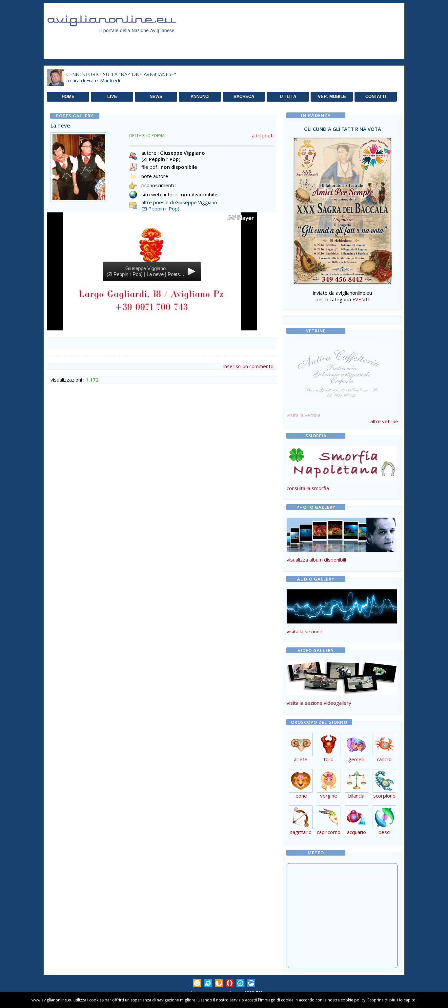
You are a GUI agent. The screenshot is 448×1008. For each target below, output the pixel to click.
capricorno (328, 832)
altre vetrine (384, 421)
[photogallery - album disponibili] (342, 549)
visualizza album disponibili (316, 559)
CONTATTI (375, 96)
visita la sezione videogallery (319, 703)
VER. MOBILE (332, 96)
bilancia (356, 795)
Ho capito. (407, 1000)
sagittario (301, 832)
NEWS (156, 96)
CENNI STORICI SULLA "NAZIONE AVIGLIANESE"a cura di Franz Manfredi (121, 77)
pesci (384, 832)
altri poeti (263, 135)
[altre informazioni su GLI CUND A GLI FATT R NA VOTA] (342, 209)
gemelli (356, 759)
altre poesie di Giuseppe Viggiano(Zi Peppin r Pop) (179, 205)
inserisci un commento (248, 366)
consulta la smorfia (308, 488)
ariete (300, 759)
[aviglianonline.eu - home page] (120, 40)
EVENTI (361, 299)
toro (329, 759)
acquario (356, 832)
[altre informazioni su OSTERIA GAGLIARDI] (342, 372)
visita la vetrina (303, 415)
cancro (384, 759)
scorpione (384, 795)
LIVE (112, 96)
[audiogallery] (342, 621)
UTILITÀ (288, 96)
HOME (68, 96)
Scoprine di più (381, 1000)
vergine (328, 795)
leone (301, 795)
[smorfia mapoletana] (342, 478)
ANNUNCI (200, 96)
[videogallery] (342, 693)
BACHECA (244, 96)
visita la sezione (304, 631)
